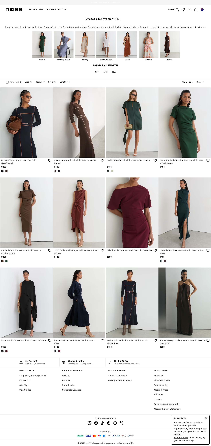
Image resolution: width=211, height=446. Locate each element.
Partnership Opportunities (167, 404)
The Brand (159, 375)
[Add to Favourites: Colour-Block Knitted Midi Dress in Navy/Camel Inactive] (50, 160)
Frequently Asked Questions (33, 375)
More (184, 82)
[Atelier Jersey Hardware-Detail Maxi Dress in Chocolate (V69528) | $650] (184, 303)
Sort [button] (199, 82)
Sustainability (161, 385)
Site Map (23, 385)
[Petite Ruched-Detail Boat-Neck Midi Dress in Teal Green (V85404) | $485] (184, 122)
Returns (66, 380)
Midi (105, 72)
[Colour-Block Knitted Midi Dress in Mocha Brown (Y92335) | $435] (79, 122)
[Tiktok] (102, 423)
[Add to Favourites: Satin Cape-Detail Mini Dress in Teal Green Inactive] (155, 160)
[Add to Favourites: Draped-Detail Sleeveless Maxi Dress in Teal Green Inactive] (208, 250)
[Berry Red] (6, 351)
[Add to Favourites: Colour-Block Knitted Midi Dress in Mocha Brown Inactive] (102, 160)
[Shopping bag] (196, 9)
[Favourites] (183, 9)
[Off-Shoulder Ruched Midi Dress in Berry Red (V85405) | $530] (132, 212)
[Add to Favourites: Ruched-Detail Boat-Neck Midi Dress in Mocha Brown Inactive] (50, 250)
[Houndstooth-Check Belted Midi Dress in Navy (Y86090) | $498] (79, 303)
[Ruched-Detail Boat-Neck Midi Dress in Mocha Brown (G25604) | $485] (26, 212)
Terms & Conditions (117, 375)
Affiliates (158, 394)
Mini (96, 72)
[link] (173, 9)
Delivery (66, 375)
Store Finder (68, 385)
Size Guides (25, 390)
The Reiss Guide (162, 380)
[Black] (2, 351)
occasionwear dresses (176, 27)
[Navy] (55, 351)
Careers (158, 399)
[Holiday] (85, 44)
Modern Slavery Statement (167, 409)
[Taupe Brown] (165, 261)
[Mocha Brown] (6, 171)
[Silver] (112, 171)
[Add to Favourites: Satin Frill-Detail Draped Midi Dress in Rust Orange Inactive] (102, 250)
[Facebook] (96, 423)
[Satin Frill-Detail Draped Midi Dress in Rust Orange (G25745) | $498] (79, 212)
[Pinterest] (109, 423)
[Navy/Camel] (2, 171)
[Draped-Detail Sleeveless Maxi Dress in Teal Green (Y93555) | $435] (184, 212)
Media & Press (161, 390)
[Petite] (170, 44)
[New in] (42, 44)
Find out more (181, 437)
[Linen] (127, 44)
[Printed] (149, 44)
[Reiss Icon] (14, 9)
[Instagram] (90, 423)
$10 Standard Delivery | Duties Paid (105, 3)
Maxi (114, 72)
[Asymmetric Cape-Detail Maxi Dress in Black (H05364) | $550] (26, 303)
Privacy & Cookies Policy (120, 380)
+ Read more (199, 26)
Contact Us (24, 380)
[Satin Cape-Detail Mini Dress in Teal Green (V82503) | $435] (132, 122)
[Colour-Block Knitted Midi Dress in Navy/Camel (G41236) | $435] (26, 122)
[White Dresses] (106, 44)
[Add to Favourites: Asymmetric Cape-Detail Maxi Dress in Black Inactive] (50, 340)
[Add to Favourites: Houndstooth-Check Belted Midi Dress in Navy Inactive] (102, 340)
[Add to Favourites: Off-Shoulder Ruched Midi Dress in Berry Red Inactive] (155, 250)
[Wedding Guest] (64, 44)
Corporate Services (71, 390)
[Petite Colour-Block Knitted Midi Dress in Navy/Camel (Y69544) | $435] (132, 303)
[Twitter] (121, 423)
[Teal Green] (108, 171)
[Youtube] (115, 423)
